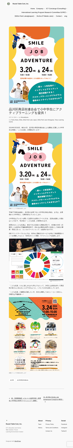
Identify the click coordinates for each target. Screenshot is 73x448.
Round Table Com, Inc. (21, 4)
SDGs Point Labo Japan (30, 120)
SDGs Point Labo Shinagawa (45, 120)
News (16, 120)
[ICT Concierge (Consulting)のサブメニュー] (66, 8)
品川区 (12, 380)
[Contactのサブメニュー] (62, 16)
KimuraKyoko (24, 117)
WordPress (18, 441)
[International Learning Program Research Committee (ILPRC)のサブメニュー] (66, 12)
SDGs (20, 120)
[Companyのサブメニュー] (44, 8)
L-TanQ (12, 120)
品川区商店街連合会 (22, 380)
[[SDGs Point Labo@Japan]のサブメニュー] (34, 16)
